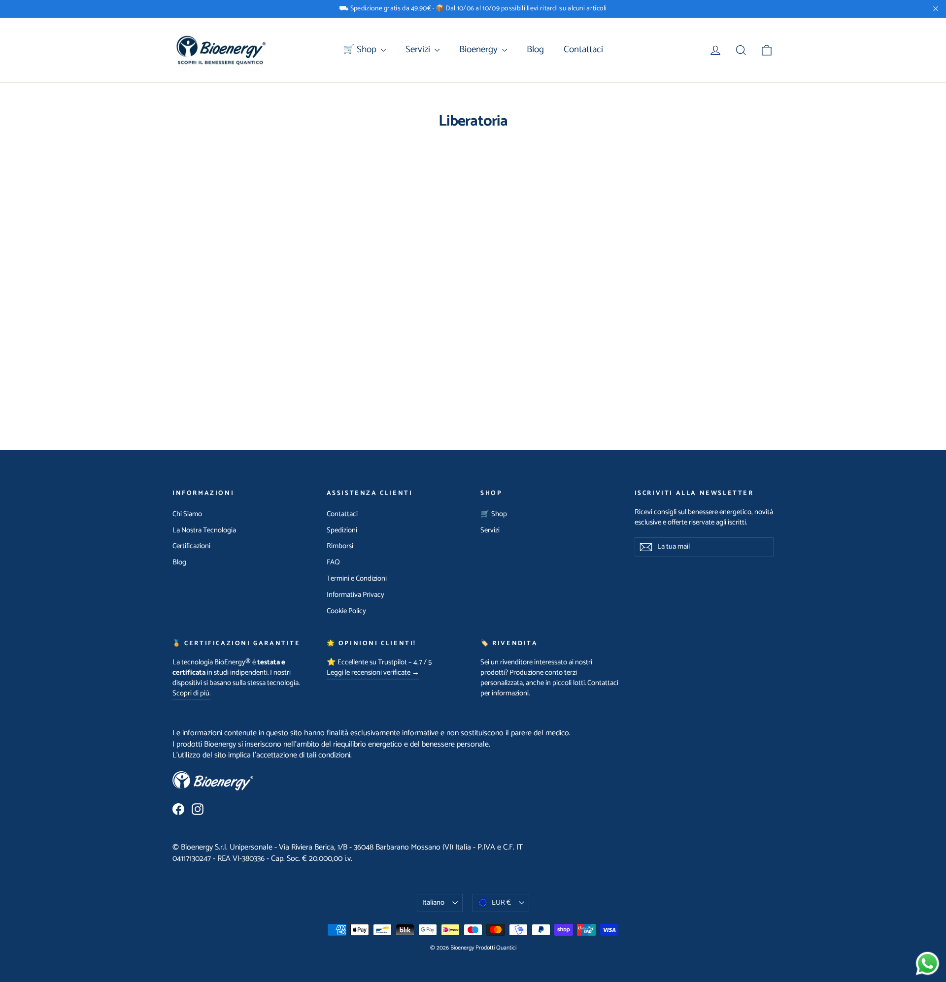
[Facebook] (178, 809)
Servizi (418, 49)
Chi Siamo (187, 514)
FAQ (333, 562)
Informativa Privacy (355, 595)
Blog (535, 49)
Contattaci (583, 49)
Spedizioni (342, 530)
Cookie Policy (346, 611)
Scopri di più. (191, 693)
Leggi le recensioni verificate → (373, 673)
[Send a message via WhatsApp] (927, 963)
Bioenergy (479, 49)
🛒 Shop (360, 49)
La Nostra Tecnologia (204, 530)
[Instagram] (197, 809)
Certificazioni (191, 546)
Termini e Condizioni (357, 579)
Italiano (433, 903)
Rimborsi (340, 546)
